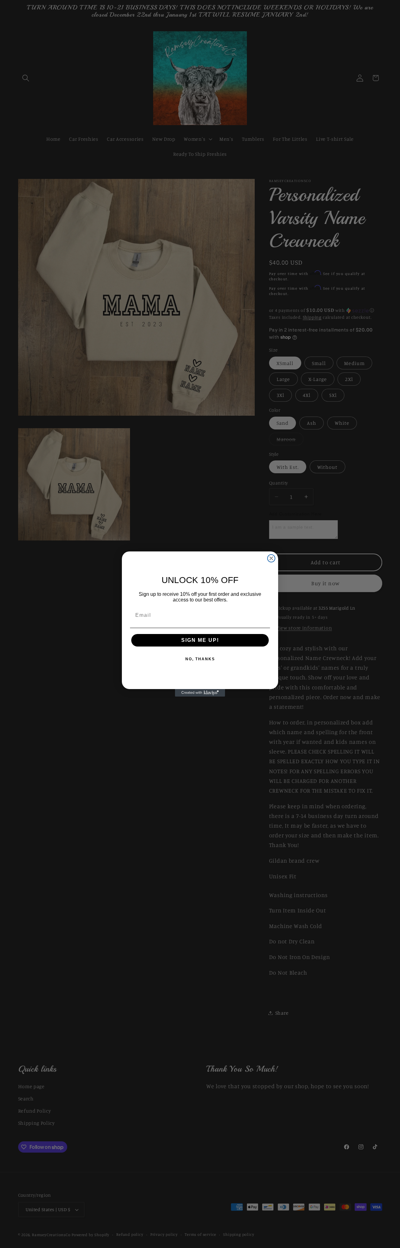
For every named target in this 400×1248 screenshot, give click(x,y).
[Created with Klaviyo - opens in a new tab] (200, 693)
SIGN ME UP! (200, 640)
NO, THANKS (200, 659)
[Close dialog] (271, 558)
